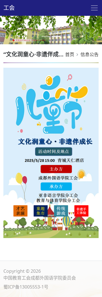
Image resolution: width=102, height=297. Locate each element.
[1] (56, 36)
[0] (46, 36)
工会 (9, 8)
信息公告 (89, 54)
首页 (69, 54)
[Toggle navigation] (94, 8)
